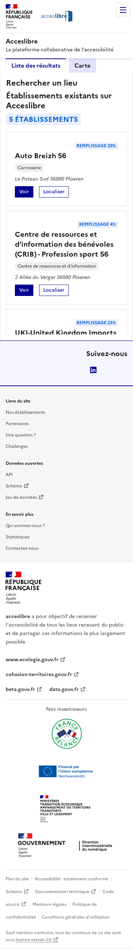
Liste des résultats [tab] (35, 65)
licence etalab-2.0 (33, 940)
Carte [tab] (82, 65)
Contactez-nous (22, 548)
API (9, 474)
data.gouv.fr (64, 689)
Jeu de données (21, 497)
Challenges (17, 446)
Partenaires (17, 424)
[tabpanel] (66, 206)
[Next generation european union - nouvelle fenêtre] (66, 771)
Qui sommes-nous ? (25, 525)
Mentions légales (49, 904)
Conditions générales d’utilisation (76, 917)
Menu (123, 10)
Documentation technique (62, 891)
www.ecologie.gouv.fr (32, 659)
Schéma (14, 486)
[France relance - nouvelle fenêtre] (66, 734)
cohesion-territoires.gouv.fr (39, 674)
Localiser (56, 193)
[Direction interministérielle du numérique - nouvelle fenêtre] (66, 845)
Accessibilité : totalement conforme (71, 879)
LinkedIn (93, 370)
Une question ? (21, 435)
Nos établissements (25, 412)
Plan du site (17, 879)
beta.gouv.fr (20, 689)
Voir (26, 193)
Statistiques (17, 537)
